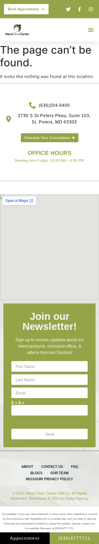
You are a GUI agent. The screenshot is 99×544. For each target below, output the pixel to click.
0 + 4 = (17, 403)
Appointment (25, 538)
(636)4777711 (74, 538)
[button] (90, 30)
